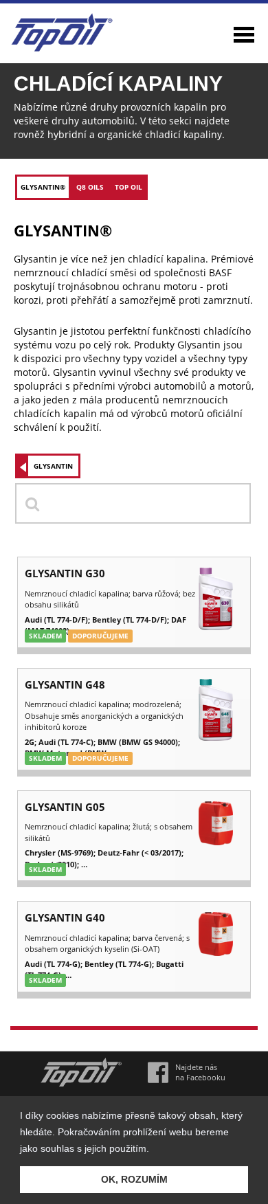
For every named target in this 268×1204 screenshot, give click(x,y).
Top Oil (128, 187)
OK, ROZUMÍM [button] (134, 1179)
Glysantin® (43, 187)
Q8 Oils (90, 187)
